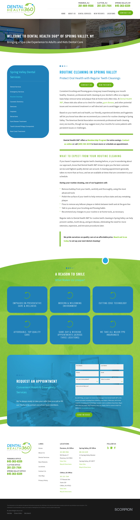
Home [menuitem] (63, 13)
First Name (79, 365)
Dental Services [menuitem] (84, 13)
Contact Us (125, 13)
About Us (41, 453)
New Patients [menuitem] (99, 13)
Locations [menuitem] (111, 13)
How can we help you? (82, 386)
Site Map (41, 476)
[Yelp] (108, 448)
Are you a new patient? (82, 379)
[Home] (21, 9)
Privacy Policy (43, 480)
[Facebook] (115, 448)
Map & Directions (66, 464)
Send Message (83, 415)
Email (102, 372)
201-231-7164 (104, 6)
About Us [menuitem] (72, 13)
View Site (63, 461)
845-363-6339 (122, 6)
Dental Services (43, 457)
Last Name (104, 365)
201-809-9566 (86, 6)
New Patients (105, 85)
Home (40, 448)
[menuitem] (28, 86)
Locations (41, 467)
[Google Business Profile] (111, 448)
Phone (78, 372)
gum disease (108, 102)
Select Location (105, 379)
